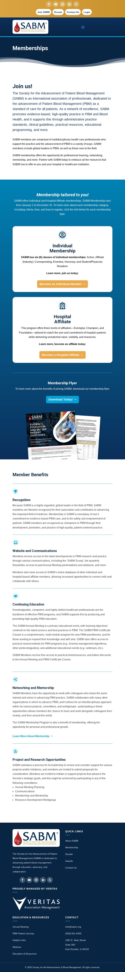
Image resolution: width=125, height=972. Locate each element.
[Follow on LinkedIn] (69, 4)
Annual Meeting (21, 926)
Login (87, 12)
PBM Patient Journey (23, 933)
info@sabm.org (73, 926)
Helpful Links (19, 940)
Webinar (17, 947)
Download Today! (61, 399)
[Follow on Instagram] (62, 4)
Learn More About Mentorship (31, 736)
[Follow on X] (76, 4)
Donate (58, 12)
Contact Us (73, 12)
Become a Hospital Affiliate (60, 355)
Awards (69, 861)
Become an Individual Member (61, 284)
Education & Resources (25, 953)
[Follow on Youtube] (55, 4)
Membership (71, 847)
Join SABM (43, 12)
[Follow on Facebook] (49, 4)
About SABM (71, 840)
